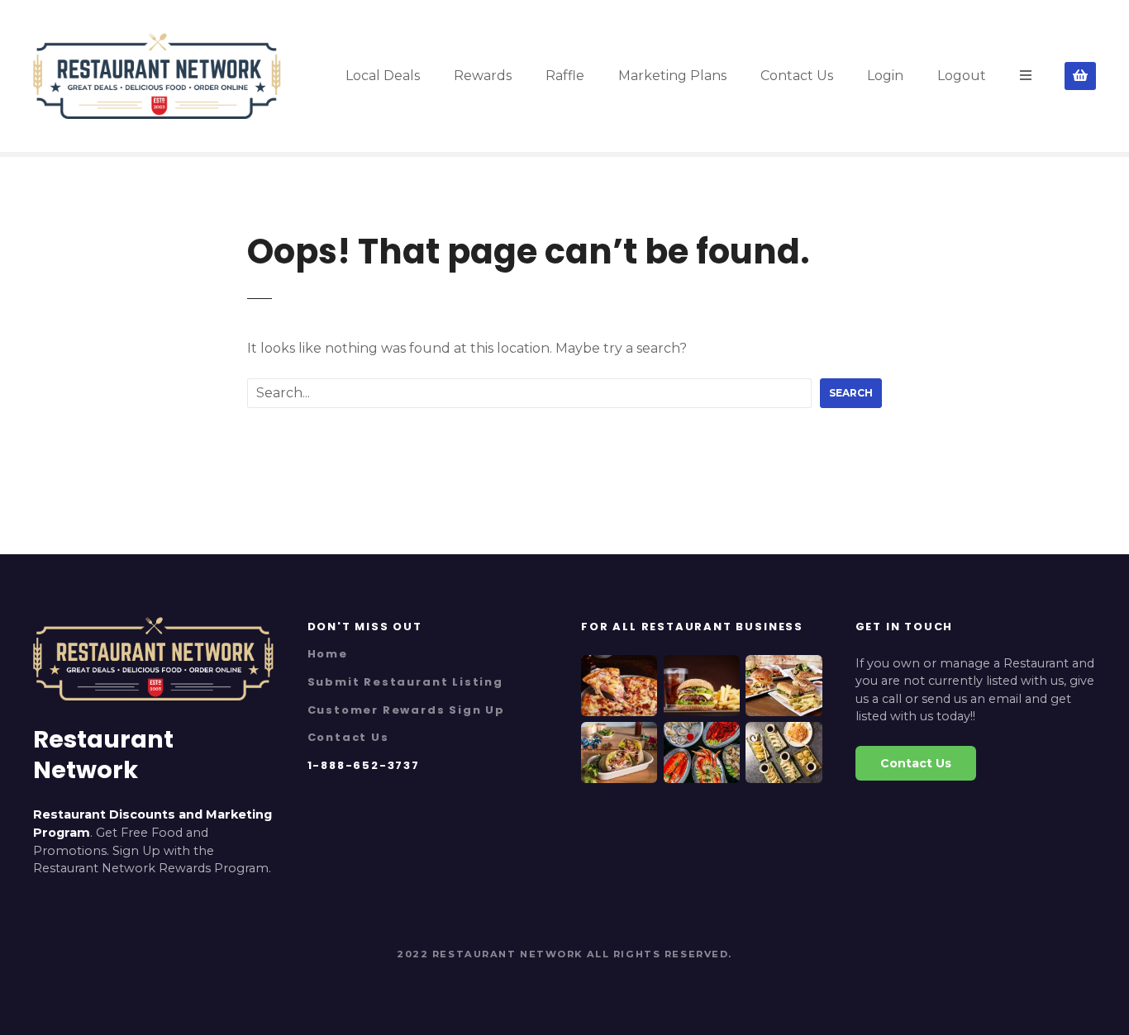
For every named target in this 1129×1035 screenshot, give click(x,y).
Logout (961, 75)
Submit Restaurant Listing (405, 682)
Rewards (483, 75)
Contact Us (796, 75)
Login (885, 75)
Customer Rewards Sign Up (406, 710)
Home (327, 654)
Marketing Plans (672, 75)
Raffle (564, 75)
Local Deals (382, 75)
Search (851, 393)
